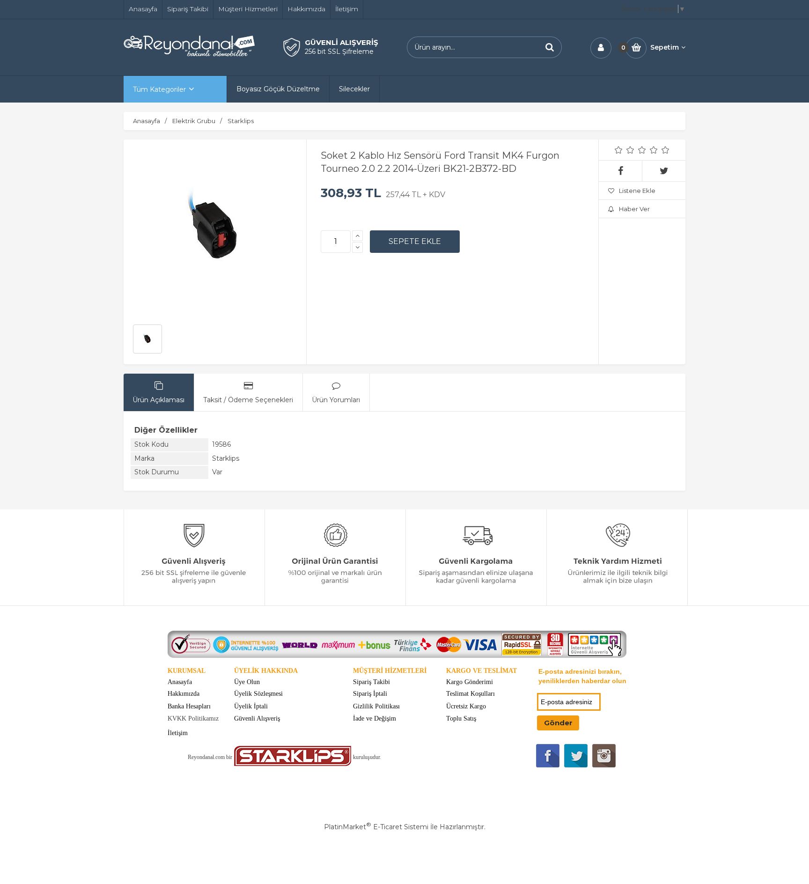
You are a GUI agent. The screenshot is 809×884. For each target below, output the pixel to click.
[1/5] (619, 149)
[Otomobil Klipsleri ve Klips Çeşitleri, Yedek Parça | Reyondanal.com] (189, 54)
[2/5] (624, 149)
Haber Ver (634, 209)
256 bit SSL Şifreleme (339, 51)
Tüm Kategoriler (159, 89)
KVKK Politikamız (193, 718)
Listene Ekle (637, 190)
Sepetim (664, 47)
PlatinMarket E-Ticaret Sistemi (376, 827)
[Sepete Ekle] (415, 241)
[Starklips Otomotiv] (292, 763)
